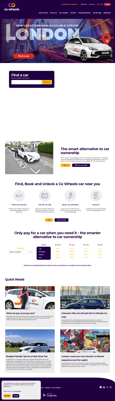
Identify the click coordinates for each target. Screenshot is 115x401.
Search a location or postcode (20, 78)
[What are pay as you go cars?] (30, 309)
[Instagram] (111, 387)
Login (107, 4)
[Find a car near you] (19, 197)
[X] (107, 387)
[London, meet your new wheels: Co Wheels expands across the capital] (85, 352)
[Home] (11, 7)
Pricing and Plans (84, 13)
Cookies (47, 387)
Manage (7, 395)
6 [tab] (59, 58)
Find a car (53, 13)
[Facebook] (101, 387)
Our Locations (56, 387)
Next (107, 41)
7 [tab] (60, 58)
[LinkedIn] (104, 387)
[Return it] (96, 197)
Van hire (73, 13)
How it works (43, 13)
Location (20, 248)
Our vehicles (63, 13)
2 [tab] (53, 58)
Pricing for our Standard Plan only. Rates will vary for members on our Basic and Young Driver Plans (57, 265)
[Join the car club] (45, 197)
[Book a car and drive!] (70, 197)
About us (92, 4)
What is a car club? (81, 165)
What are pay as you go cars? (20, 313)
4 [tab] (56, 58)
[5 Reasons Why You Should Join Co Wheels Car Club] (85, 309)
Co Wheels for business (69, 4)
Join (98, 4)
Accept (15, 396)
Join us (65, 165)
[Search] (101, 4)
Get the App (97, 13)
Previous (8, 41)
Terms (41, 387)
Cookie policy (17, 391)
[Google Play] (51, 395)
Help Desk (84, 4)
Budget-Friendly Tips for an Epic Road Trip (26, 356)
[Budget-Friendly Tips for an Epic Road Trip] (30, 352)
